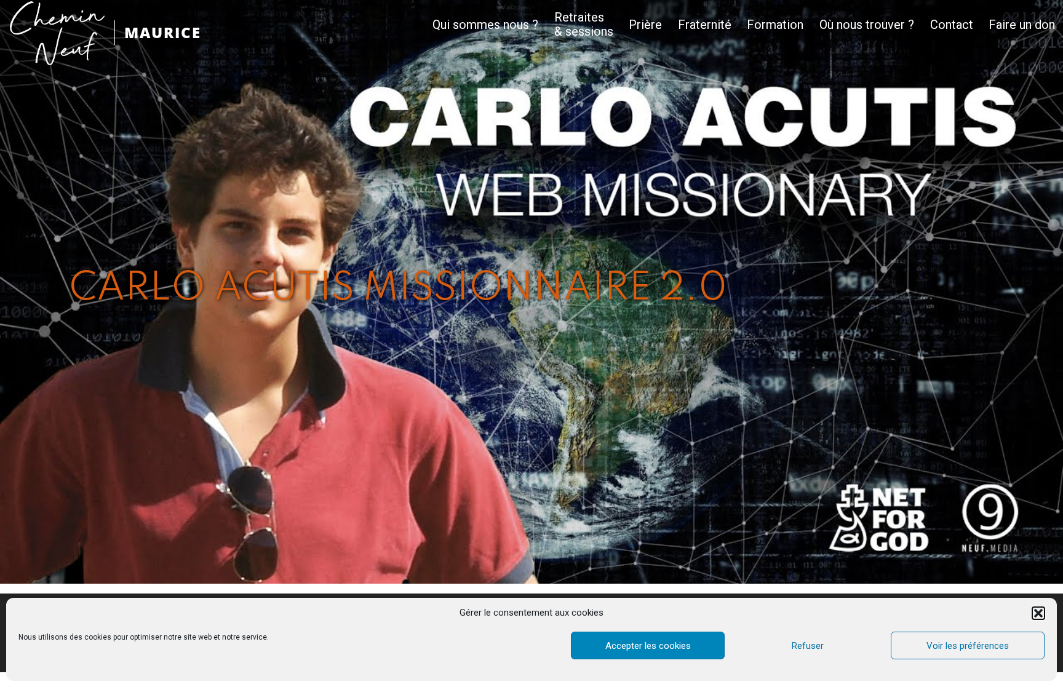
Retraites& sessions (583, 24)
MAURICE (162, 32)
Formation (775, 25)
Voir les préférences (967, 645)
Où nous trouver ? (866, 25)
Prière (645, 25)
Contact (951, 25)
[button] (1038, 613)
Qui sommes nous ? (485, 25)
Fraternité (704, 25)
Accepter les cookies (648, 645)
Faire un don (1022, 25)
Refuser (808, 645)
